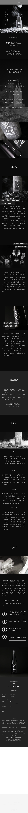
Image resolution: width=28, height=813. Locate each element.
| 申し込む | (21, 2)
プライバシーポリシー (19, 804)
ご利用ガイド (9, 798)
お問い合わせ (19, 798)
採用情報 (19, 802)
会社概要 (15, 802)
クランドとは (9, 802)
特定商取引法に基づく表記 (9, 804)
